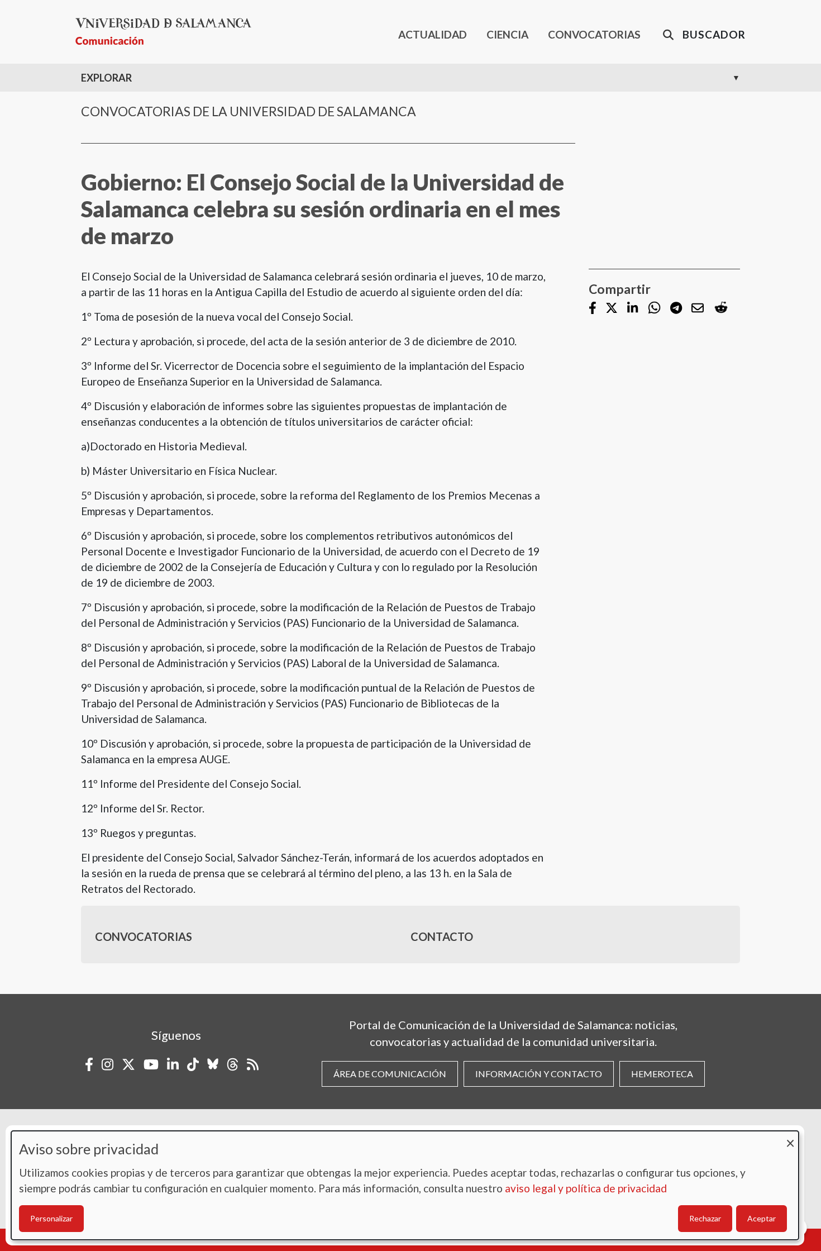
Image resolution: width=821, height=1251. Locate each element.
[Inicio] (167, 31)
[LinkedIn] (632, 308)
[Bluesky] (212, 1064)
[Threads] (232, 1064)
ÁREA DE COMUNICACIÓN (389, 1073)
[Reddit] (721, 308)
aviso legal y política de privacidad (586, 1188)
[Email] (697, 308)
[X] (611, 308)
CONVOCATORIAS (594, 34)
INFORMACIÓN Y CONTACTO (538, 1073)
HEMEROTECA (662, 1073)
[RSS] (253, 1064)
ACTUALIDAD (432, 34)
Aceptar (761, 1218)
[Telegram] (676, 308)
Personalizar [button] (51, 1218)
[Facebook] (592, 308)
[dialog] (405, 1185)
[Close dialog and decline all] (790, 1138)
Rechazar (705, 1218)
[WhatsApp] (654, 308)
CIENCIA (507, 34)
